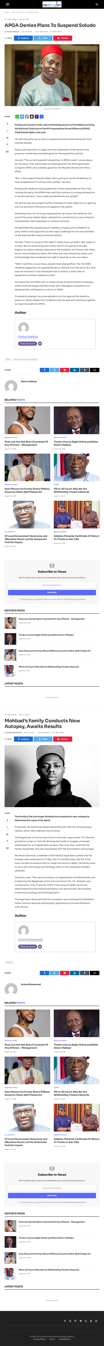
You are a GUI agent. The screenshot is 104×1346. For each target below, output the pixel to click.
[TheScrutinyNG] (52, 4)
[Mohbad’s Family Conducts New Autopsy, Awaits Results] (52, 776)
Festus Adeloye (13, 32)
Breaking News (11, 437)
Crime (56, 485)
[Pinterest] (7, 144)
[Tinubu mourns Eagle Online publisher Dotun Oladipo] (76, 420)
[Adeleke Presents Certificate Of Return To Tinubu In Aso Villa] (76, 514)
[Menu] (7, 4)
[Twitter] (7, 130)
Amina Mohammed (14, 733)
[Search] (96, 4)
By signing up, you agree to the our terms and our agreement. (53, 599)
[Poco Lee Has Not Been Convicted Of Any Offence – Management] (27, 420)
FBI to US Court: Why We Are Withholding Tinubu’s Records (71, 490)
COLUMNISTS (10, 532)
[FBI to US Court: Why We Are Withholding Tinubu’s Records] (76, 467)
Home (7, 12)
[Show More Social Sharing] (75, 38)
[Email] (7, 151)
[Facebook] (7, 123)
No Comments (42, 32)
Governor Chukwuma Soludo (25, 359)
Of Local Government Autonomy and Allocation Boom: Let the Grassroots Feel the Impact (26, 539)
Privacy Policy (70, 599)
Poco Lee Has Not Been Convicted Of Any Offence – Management (26, 443)
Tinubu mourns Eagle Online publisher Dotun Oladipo (76, 443)
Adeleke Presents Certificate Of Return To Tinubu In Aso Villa (76, 538)
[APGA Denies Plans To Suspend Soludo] (52, 75)
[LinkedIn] (7, 137)
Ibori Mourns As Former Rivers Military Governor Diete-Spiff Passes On (27, 490)
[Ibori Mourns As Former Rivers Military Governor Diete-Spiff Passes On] (27, 467)
